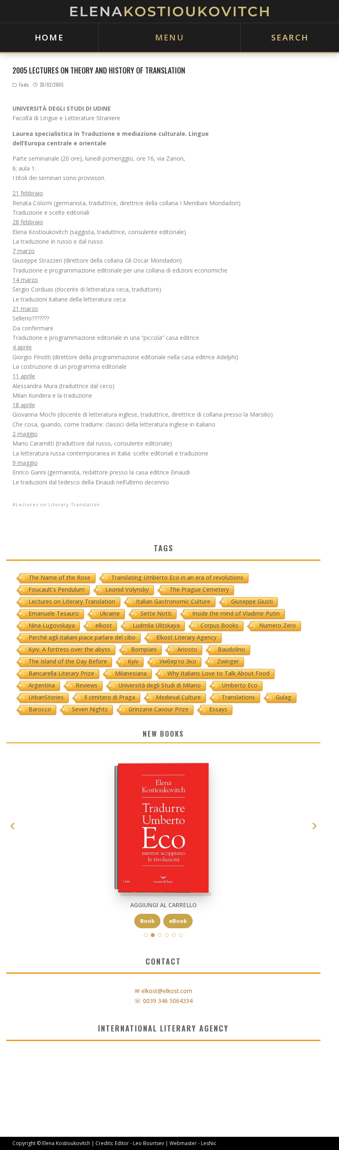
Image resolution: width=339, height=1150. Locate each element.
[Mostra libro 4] (167, 935)
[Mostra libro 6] (181, 935)
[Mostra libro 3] (160, 935)
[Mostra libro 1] (146, 935)
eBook (178, 920)
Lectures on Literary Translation (58, 504)
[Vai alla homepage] (169, 11)
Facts (24, 85)
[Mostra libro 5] (174, 935)
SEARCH (289, 37)
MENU (169, 37)
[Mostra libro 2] (153, 935)
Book (147, 920)
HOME (49, 37)
